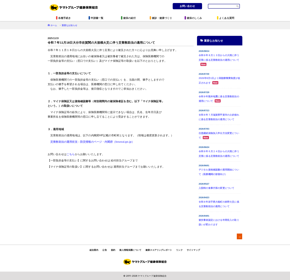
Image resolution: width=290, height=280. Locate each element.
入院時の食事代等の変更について (216, 188)
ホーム (54, 25)
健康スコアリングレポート (159, 250)
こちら (71, 154)
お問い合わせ (187, 6)
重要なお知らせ (69, 25)
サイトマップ (193, 250)
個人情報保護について (130, 250)
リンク (179, 250)
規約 (113, 250)
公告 (104, 250)
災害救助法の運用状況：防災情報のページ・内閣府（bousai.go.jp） (92, 141)
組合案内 (94, 250)
